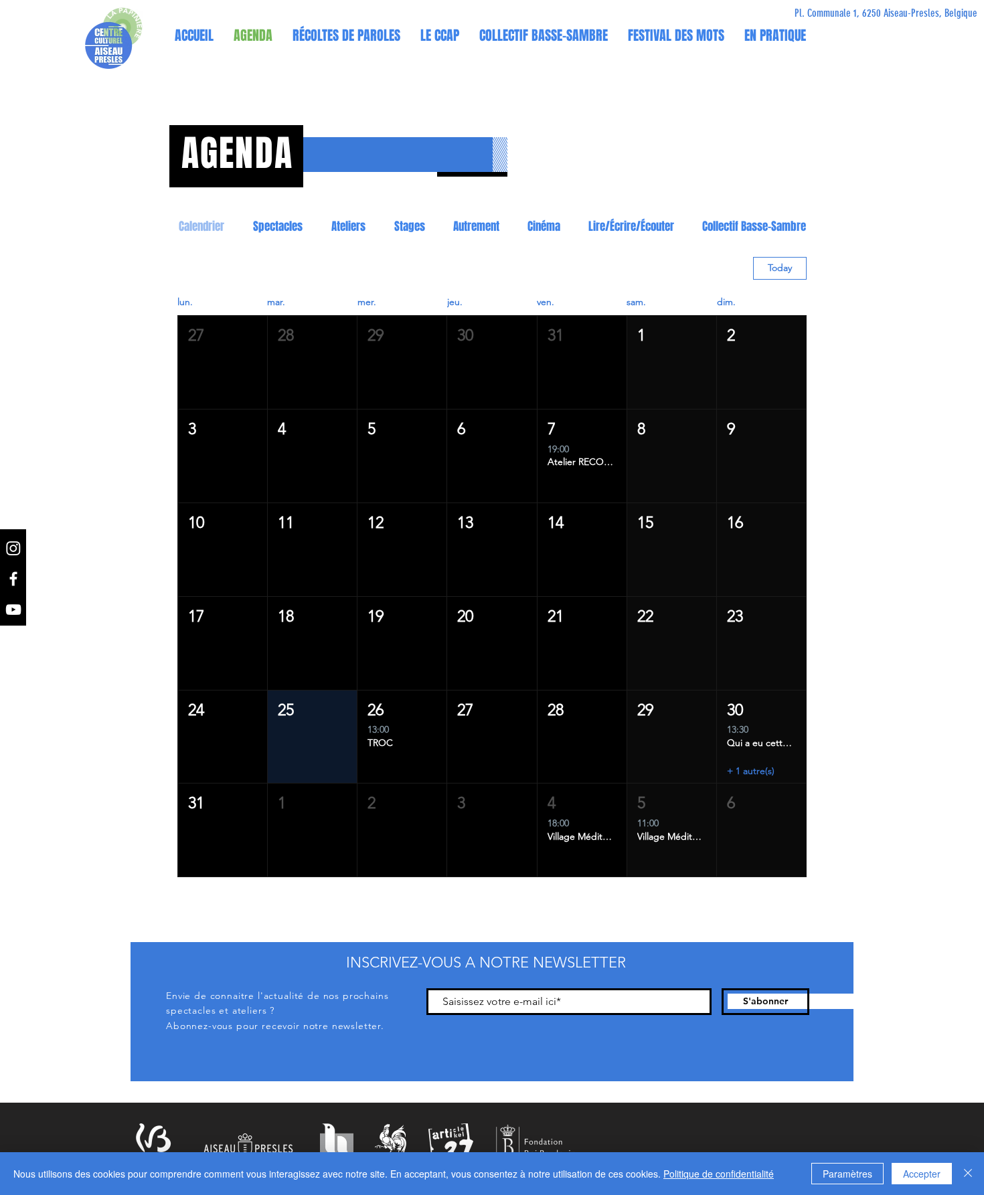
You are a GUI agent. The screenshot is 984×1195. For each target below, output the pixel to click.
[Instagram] (13, 548)
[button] (439, 35)
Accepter (921, 1173)
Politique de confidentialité (718, 1173)
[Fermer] (968, 1173)
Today (780, 268)
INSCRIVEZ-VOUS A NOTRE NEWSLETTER (486, 962)
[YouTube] (13, 609)
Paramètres (847, 1173)
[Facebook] (13, 578)
